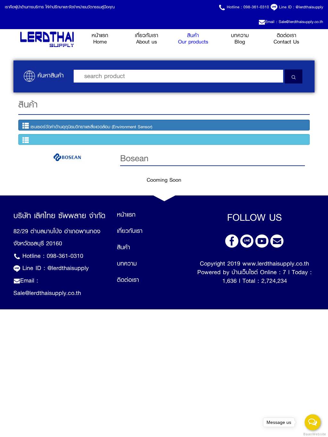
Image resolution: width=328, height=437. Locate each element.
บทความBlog (240, 38)
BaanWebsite (313, 434)
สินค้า (123, 247)
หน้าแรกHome (107, 38)
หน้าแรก (126, 214)
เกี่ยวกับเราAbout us (146, 38)
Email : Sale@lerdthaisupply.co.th (294, 22)
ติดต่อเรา (128, 280)
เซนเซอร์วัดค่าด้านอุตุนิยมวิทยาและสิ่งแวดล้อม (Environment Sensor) (90, 126)
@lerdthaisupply (309, 7)
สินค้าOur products (193, 38)
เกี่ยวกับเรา (130, 231)
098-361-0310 (256, 7)
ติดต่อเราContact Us (286, 38)
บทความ (127, 263)
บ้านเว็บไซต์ (245, 272)
